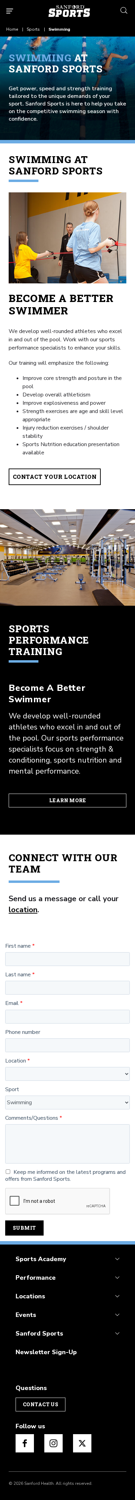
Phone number (22, 1032)
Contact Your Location (55, 476)
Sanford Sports (39, 1333)
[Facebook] (25, 1443)
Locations (30, 1296)
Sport (12, 1089)
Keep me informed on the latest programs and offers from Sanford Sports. (65, 1175)
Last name (18, 975)
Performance (36, 1278)
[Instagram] (53, 1443)
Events (26, 1315)
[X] (82, 1443)
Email (12, 1003)
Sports (33, 29)
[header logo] (69, 11)
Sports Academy (41, 1259)
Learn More (67, 800)
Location (15, 1061)
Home (12, 29)
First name (18, 946)
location (23, 910)
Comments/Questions (31, 1118)
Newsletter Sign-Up (46, 1352)
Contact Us (40, 1404)
